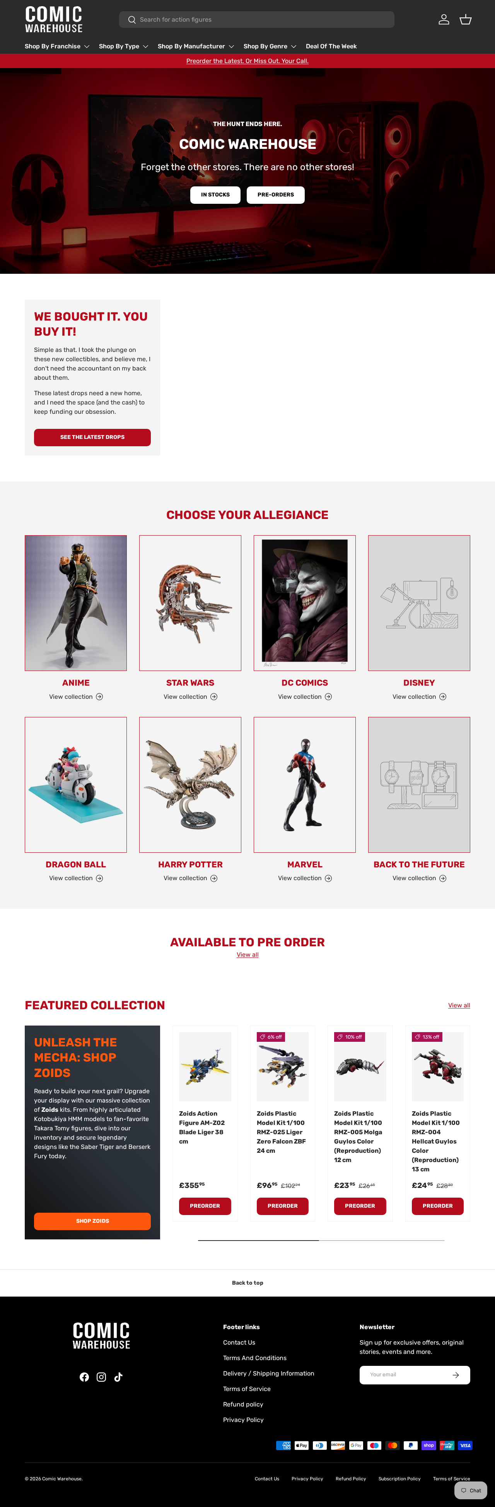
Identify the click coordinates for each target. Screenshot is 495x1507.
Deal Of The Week (331, 46)
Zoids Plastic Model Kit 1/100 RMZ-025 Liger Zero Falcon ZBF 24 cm (281, 1132)
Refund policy (243, 1404)
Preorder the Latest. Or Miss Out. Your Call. (247, 61)
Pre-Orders (276, 194)
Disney (419, 683)
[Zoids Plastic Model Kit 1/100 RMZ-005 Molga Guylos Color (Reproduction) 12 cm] (360, 1066)
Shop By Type (119, 46)
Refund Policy (351, 1478)
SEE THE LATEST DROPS (92, 437)
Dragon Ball (76, 864)
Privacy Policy (243, 1419)
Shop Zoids (92, 1221)
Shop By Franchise (52, 46)
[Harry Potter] (190, 784)
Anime (76, 683)
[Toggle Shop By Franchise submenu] (86, 46)
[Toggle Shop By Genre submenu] (293, 46)
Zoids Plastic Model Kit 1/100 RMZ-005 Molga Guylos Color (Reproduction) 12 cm (358, 1137)
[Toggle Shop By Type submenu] (145, 46)
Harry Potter (190, 864)
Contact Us (239, 1342)
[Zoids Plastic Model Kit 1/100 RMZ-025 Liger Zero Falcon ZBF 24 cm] (283, 1066)
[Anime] (75, 603)
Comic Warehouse (62, 1478)
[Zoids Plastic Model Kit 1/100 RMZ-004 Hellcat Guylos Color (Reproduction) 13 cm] (438, 1066)
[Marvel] (304, 784)
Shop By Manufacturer (191, 46)
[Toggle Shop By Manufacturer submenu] (231, 46)
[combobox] (256, 19)
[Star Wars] (190, 603)
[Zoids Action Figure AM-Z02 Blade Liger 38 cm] (205, 1066)
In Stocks (215, 194)
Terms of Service (247, 1389)
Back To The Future (419, 864)
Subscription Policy (400, 1478)
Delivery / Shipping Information (268, 1373)
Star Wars (190, 683)
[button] (465, 19)
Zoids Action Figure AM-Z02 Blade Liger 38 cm (202, 1127)
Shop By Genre (265, 46)
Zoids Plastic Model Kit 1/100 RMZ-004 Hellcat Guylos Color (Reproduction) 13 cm (436, 1141)
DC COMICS (305, 683)
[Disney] (419, 603)
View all (248, 954)
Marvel (305, 864)
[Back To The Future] (419, 784)
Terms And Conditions (255, 1358)
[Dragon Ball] (75, 784)
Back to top (247, 1283)
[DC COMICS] (304, 603)
